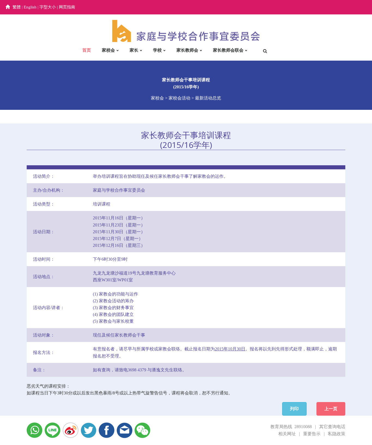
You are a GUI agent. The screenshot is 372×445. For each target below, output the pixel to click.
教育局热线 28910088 (291, 426)
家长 (134, 50)
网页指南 (67, 7)
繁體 (17, 7)
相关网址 (287, 433)
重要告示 (312, 433)
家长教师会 (187, 50)
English (30, 7)
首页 (86, 50)
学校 (157, 50)
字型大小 (47, 7)
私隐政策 (336, 433)
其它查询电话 (332, 426)
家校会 (108, 50)
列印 (294, 408)
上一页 (330, 408)
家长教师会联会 (228, 50)
